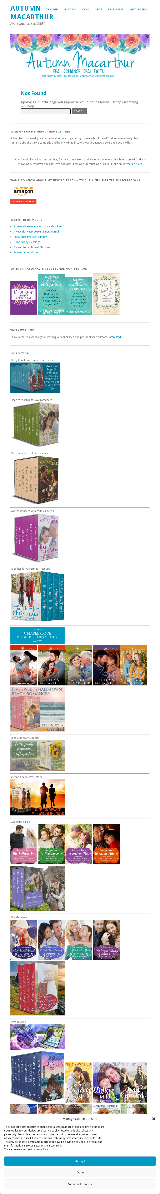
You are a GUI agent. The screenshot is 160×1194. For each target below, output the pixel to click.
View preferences (80, 1184)
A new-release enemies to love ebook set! (38, 226)
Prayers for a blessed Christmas (32, 247)
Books (85, 9)
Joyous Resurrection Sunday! (30, 236)
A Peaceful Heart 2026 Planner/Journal (36, 231)
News (98, 9)
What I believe (138, 9)
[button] (154, 1119)
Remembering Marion (26, 252)
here (45, 1149)
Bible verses (115, 9)
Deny (80, 1172)
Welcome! (51, 9)
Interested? (115, 337)
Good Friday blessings (27, 242)
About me (70, 9)
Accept (80, 1161)
